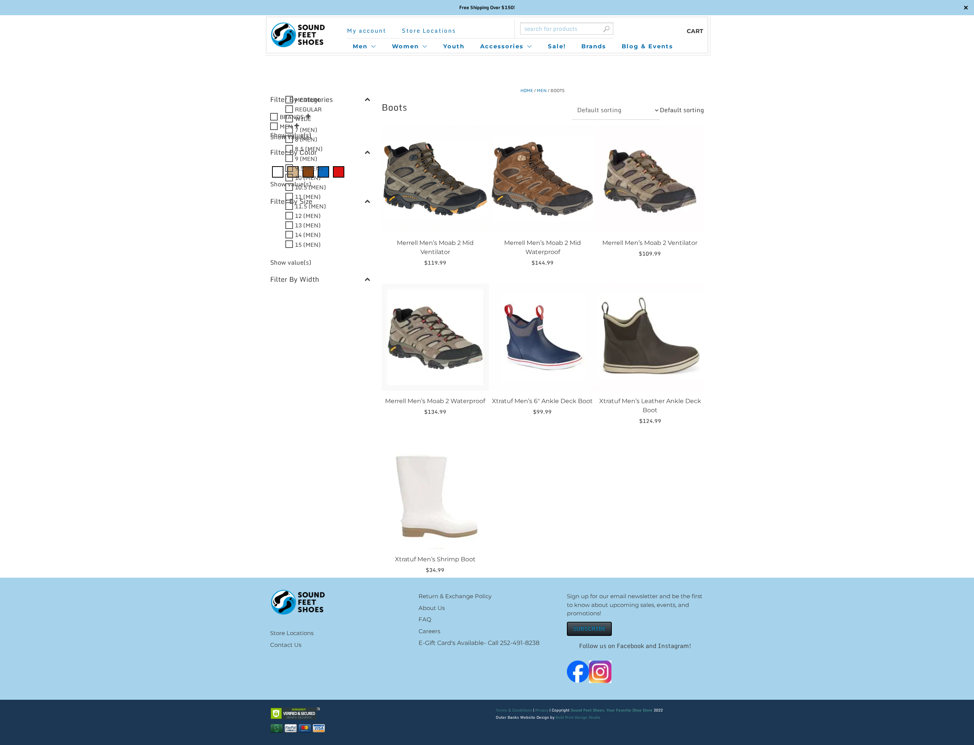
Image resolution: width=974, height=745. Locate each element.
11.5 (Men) (310, 206)
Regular (308, 109)
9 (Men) (306, 158)
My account (366, 30)
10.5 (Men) (310, 186)
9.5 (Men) (309, 167)
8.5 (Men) (309, 148)
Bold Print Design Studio (577, 717)
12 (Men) (308, 215)
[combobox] (682, 110)
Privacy (541, 710)
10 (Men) (308, 177)
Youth (454, 46)
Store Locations (429, 30)
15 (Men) (308, 244)
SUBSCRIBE (589, 628)
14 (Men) (308, 234)
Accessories (502, 46)
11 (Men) (308, 196)
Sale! (557, 46)
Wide (303, 118)
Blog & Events (647, 46)
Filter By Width (294, 279)
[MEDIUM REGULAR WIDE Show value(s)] (320, 314)
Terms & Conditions (514, 710)
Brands (593, 46)
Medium (307, 99)
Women (405, 46)
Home (526, 90)
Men (360, 46)
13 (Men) (308, 225)
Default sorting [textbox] (682, 110)
